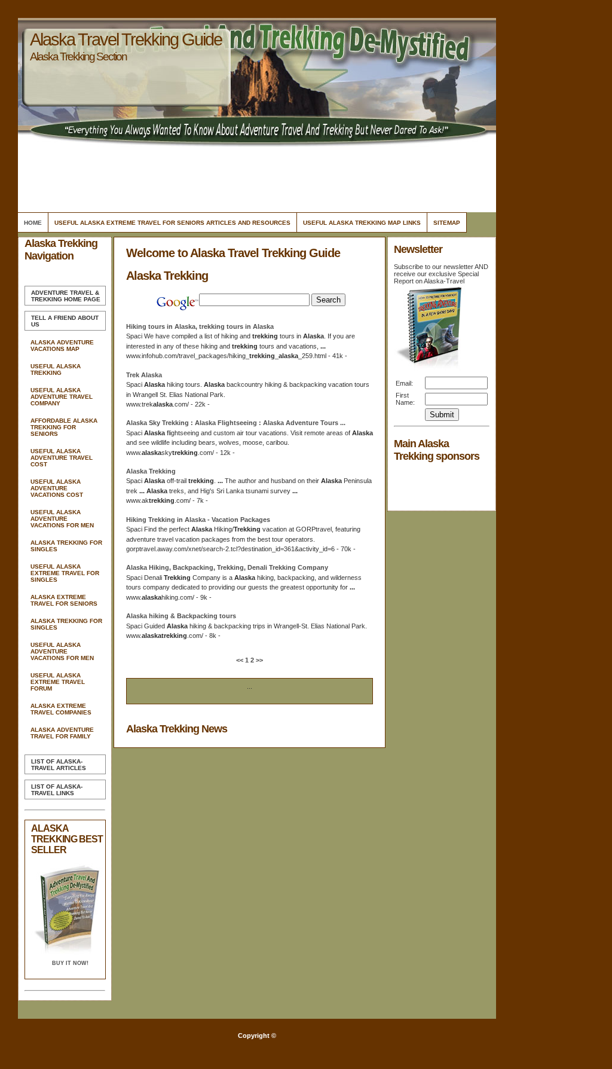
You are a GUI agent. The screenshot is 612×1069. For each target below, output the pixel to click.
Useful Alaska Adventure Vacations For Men (62, 519)
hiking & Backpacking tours (181, 615)
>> (258, 660)
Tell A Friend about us (65, 321)
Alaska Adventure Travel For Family (62, 733)
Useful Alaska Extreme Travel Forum (57, 682)
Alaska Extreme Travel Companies (60, 709)
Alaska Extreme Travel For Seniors (63, 600)
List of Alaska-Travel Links (56, 789)
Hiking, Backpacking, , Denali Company (227, 567)
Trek (144, 374)
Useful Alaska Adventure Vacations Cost (56, 488)
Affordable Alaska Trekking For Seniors (63, 427)
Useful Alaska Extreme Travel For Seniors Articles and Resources (172, 222)
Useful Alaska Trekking (55, 369)
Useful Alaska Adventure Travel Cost (61, 458)
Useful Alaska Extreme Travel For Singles (64, 573)
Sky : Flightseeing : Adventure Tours (235, 422)
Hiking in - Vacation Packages (198, 519)
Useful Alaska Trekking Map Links (362, 222)
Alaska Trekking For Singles (66, 545)
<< (240, 660)
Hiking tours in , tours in (200, 326)
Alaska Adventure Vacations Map (62, 345)
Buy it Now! (70, 963)
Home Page (65, 296)
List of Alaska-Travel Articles (58, 764)
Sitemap (446, 222)
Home (33, 222)
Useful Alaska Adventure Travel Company (61, 397)
